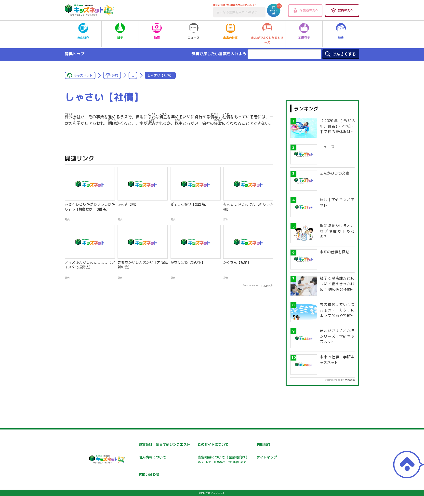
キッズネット (83, 75)
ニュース (193, 38)
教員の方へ (346, 10)
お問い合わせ (149, 474)
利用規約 (263, 444)
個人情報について (152, 457)
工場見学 (304, 38)
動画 (157, 38)
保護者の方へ (308, 10)
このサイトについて (213, 444)
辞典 (341, 38)
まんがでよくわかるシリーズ (267, 40)
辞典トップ (74, 53)
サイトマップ (266, 457)
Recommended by (253, 285)
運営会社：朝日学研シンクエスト (164, 444)
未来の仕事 (230, 38)
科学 (120, 38)
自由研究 (83, 38)
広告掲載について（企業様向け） (223, 459)
